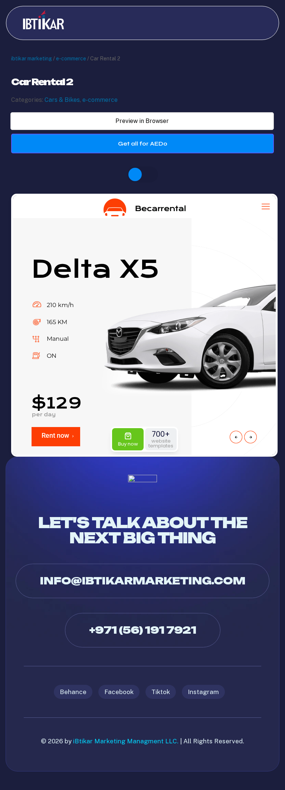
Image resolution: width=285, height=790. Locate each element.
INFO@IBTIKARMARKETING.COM (142, 580)
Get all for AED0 (142, 143)
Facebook (119, 692)
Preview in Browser (142, 120)
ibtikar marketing (31, 58)
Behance (73, 692)
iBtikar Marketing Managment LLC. (125, 741)
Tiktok (160, 692)
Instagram (203, 692)
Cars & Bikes (62, 99)
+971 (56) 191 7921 (142, 630)
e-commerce (71, 58)
